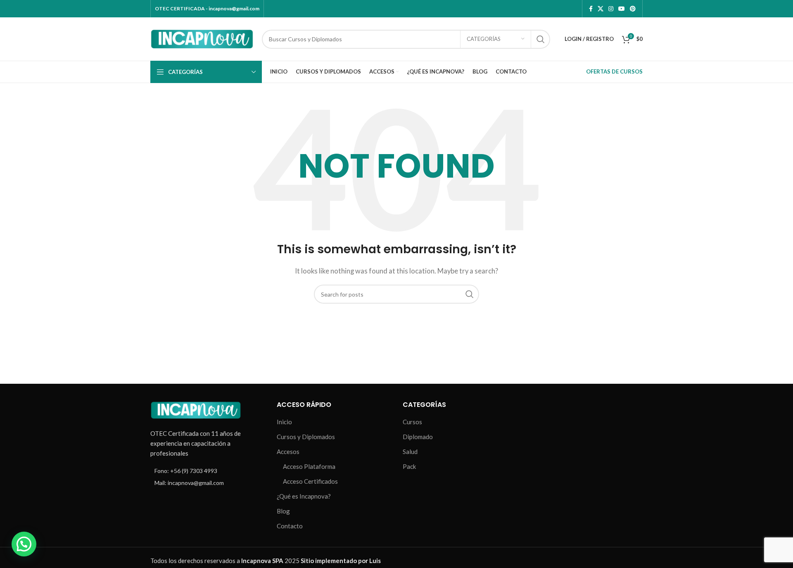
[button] (24, 544)
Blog (283, 511)
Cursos (412, 421)
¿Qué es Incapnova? (304, 496)
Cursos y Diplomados (306, 436)
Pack (409, 466)
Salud (410, 451)
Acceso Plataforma (309, 466)
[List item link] (207, 470)
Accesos (288, 451)
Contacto (290, 526)
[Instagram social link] (611, 8)
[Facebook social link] (590, 8)
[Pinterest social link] (632, 8)
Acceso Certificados (310, 481)
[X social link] (600, 8)
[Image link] (195, 409)
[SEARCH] (540, 39)
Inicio (284, 421)
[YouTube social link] (621, 8)
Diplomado (418, 436)
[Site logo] (202, 38)
